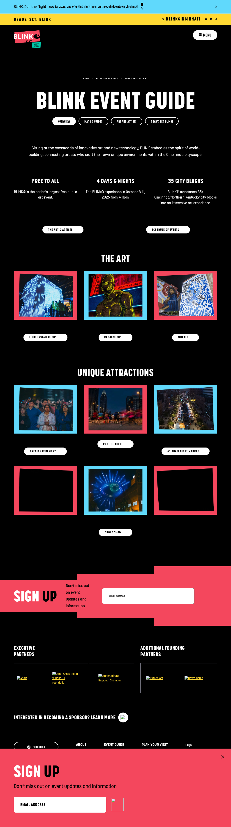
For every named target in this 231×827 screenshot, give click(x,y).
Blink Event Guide (107, 78)
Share (135, 78)
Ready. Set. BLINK (32, 19)
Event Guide (114, 744)
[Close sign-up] (222, 756)
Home (86, 78)
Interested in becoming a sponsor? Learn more (64, 717)
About (81, 744)
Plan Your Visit (155, 744)
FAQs (188, 745)
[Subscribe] (210, 596)
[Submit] (117, 804)
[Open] (45, 322)
